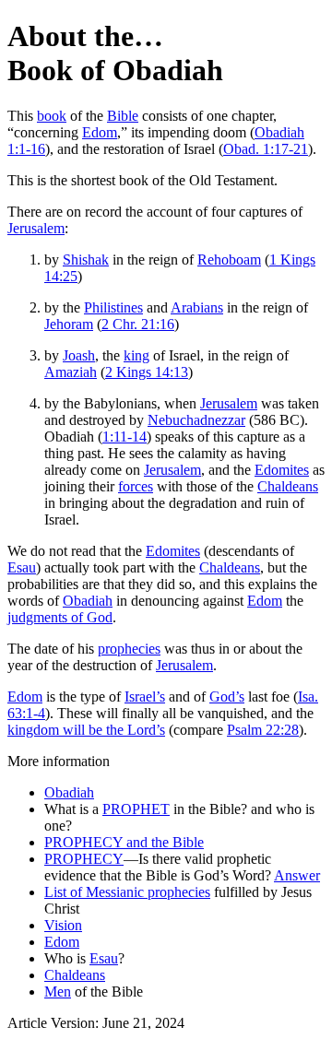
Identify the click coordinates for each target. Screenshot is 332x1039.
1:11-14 (124, 436)
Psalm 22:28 (263, 730)
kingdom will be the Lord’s (86, 730)
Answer (297, 875)
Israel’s (145, 696)
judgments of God (60, 617)
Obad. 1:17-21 (265, 149)
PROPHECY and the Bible (124, 842)
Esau (21, 567)
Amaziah (70, 372)
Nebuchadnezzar (196, 420)
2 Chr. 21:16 (137, 324)
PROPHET (136, 809)
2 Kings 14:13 (146, 372)
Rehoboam (229, 259)
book (51, 116)
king (136, 355)
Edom (99, 132)
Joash (79, 355)
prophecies (129, 648)
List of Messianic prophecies (127, 892)
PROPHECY (84, 859)
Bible (122, 116)
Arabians (197, 307)
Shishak (86, 259)
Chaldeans (287, 486)
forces (135, 486)
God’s (226, 696)
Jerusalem (36, 228)
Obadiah (88, 600)
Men (57, 991)
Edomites (282, 470)
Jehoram (68, 324)
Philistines (113, 307)
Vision (63, 925)
